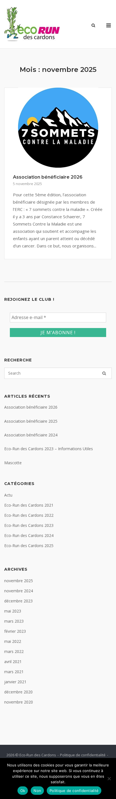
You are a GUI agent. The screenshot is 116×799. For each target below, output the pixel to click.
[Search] (104, 373)
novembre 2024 (18, 590)
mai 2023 (12, 611)
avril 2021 (13, 661)
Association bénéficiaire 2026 (47, 177)
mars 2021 (14, 671)
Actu (8, 495)
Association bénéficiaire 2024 (30, 435)
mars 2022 (14, 651)
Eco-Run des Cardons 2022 (28, 515)
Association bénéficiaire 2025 (30, 421)
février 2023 (15, 631)
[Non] (109, 778)
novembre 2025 (18, 580)
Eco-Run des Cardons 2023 (28, 525)
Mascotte (13, 462)
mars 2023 (14, 621)
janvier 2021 (15, 681)
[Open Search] (93, 25)
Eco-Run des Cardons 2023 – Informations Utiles (48, 448)
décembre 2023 (18, 601)
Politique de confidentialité (83, 754)
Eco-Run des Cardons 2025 (28, 545)
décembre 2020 (18, 692)
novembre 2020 (18, 702)
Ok (22, 790)
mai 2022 (12, 641)
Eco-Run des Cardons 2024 (28, 535)
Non (37, 790)
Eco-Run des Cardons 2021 (28, 505)
